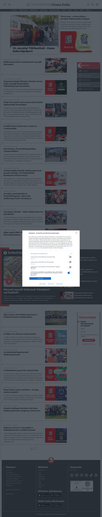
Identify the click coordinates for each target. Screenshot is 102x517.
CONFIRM (40, 278)
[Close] (76, 233)
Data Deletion (42, 283)
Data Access (51, 283)
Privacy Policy (59, 283)
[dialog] (51, 258)
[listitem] (51, 253)
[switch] (69, 257)
